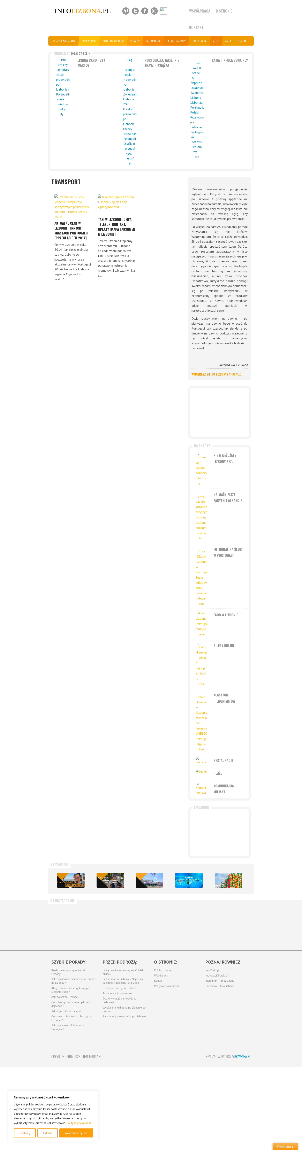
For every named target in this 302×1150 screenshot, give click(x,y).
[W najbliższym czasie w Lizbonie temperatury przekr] (133, 925)
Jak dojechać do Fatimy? (66, 1011)
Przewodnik (89, 41)
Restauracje (223, 760)
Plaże (217, 773)
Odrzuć (47, 1133)
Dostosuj (25, 1133)
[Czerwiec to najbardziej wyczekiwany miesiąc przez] (199, 925)
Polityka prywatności (79, 1123)
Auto (216, 41)
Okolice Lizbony (176, 41)
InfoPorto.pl (212, 970)
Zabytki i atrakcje (113, 41)
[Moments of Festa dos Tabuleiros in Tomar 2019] (228, 880)
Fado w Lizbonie (225, 614)
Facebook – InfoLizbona (219, 986)
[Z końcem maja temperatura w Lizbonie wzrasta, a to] (232, 925)
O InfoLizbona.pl (164, 970)
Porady (135, 41)
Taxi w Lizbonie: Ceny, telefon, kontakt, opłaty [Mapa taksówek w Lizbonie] (116, 227)
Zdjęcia (242, 41)
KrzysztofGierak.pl (216, 975)
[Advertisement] (219, 412)
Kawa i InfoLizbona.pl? (230, 60)
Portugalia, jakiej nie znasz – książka (162, 63)
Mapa (228, 41)
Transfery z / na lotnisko (117, 993)
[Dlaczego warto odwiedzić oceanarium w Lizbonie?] (189, 880)
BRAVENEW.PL (242, 1056)
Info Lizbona (153, 41)
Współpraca (199, 11)
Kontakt (196, 27)
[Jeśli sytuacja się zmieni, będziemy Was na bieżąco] (68, 925)
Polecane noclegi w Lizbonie (119, 988)
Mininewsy (72, 53)
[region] (53, 1116)
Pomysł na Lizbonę (64, 41)
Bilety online (199, 41)
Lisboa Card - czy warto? (91, 63)
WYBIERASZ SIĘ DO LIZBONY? (216, 374)
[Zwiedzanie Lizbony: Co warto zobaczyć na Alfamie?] (71, 880)
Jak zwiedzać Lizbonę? (65, 997)
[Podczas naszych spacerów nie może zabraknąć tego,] (166, 925)
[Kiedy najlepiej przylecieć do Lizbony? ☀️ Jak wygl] (101, 925)
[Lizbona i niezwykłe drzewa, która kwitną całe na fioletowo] (149, 880)
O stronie (224, 11)
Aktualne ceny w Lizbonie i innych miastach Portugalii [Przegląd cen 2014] (71, 230)
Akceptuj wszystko (76, 1133)
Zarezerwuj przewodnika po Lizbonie (124, 1016)
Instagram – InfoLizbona (219, 980)
